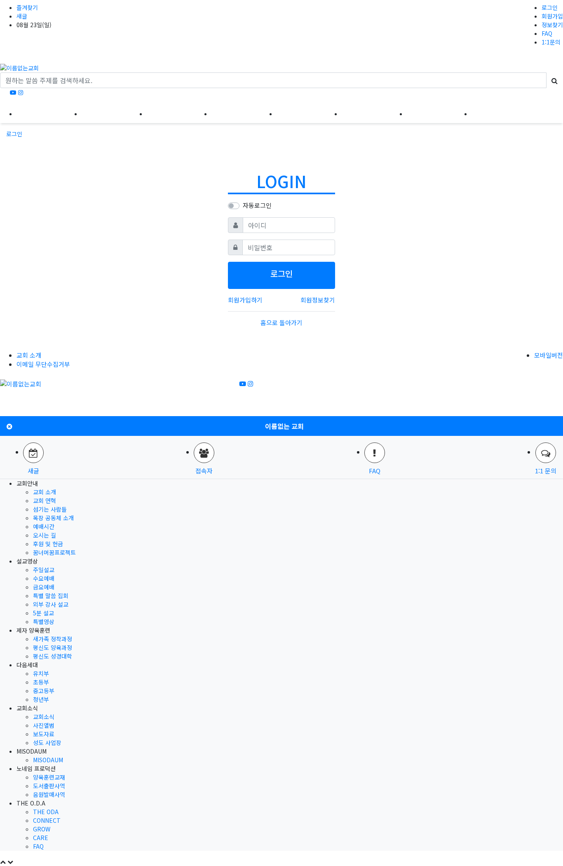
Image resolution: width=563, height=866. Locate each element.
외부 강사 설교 (50, 604)
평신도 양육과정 (52, 647)
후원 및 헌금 (48, 544)
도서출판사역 (49, 786)
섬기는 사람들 (50, 509)
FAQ (547, 33)
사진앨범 (43, 725)
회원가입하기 (245, 300)
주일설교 (43, 570)
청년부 (41, 699)
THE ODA (46, 812)
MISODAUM (374, 113)
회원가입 (552, 16)
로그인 (550, 7)
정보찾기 (552, 25)
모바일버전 (548, 355)
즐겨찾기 (27, 7)
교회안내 (49, 113)
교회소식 (309, 113)
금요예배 (43, 587)
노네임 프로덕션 (439, 113)
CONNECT (47, 820)
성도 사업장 (47, 742)
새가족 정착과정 (52, 639)
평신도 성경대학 (52, 656)
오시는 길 (44, 535)
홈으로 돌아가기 (281, 322)
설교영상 (114, 113)
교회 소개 (28, 355)
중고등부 (43, 691)
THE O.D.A (504, 113)
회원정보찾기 (317, 300)
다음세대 (244, 113)
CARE (40, 837)
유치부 (41, 673)
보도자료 (43, 734)
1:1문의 (551, 42)
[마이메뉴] (550, 113)
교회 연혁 (44, 500)
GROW (41, 829)
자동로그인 (257, 205)
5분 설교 (43, 613)
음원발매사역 (49, 794)
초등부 (41, 682)
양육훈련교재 (49, 777)
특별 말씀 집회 (50, 595)
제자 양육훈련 (179, 113)
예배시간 (43, 526)
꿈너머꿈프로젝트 (54, 552)
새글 (21, 16)
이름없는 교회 (284, 426)
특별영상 (43, 621)
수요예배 (43, 578)
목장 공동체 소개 (53, 518)
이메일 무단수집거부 (43, 364)
